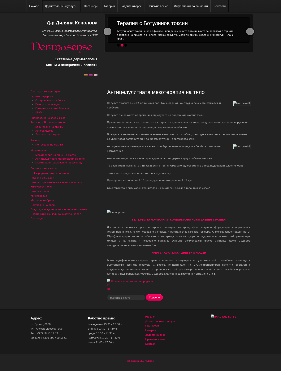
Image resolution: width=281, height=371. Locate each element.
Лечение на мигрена (48, 134)
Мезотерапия (39, 150)
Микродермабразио (43, 200)
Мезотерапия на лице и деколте (55, 154)
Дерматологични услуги (60, 6)
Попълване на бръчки (49, 144)
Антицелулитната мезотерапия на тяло (60, 158)
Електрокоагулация (47, 104)
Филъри (36, 140)
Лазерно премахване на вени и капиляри (57, 182)
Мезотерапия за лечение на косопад (58, 162)
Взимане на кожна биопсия (52, 108)
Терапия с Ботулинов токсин (48, 122)
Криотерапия (39, 195)
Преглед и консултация (45, 91)
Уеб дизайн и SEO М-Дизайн (140, 361)
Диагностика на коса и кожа (48, 117)
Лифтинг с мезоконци (44, 168)
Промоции (37, 218)
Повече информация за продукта (132, 281)
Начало (34, 6)
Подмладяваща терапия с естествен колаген (59, 209)
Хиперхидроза (44, 130)
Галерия (109, 6)
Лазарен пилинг (40, 191)
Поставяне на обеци (43, 204)
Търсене (154, 297)
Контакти (220, 6)
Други (38, 111)
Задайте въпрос (131, 6)
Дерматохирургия (42, 96)
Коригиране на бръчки (49, 126)
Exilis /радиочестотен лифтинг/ (50, 173)
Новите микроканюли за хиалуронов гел (56, 213)
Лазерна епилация (42, 177)
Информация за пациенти (191, 6)
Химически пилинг (42, 186)
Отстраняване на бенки (50, 100)
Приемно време (158, 6)
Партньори (91, 6)
